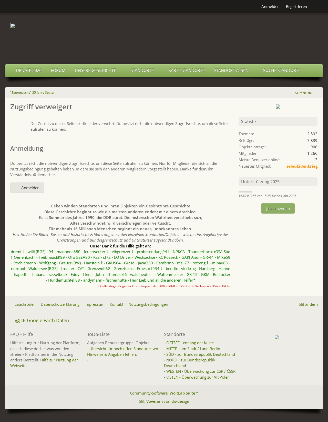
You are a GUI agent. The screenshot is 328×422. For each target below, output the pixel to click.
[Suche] (317, 6)
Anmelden (270, 6)
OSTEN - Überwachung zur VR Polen (198, 377)
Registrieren (296, 6)
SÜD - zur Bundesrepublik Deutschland (200, 354)
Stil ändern (308, 304)
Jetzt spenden (278, 208)
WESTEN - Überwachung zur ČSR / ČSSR (200, 371)
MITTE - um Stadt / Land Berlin (193, 348)
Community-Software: (164, 393)
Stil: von (164, 401)
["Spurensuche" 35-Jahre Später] (164, 38)
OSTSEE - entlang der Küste (190, 342)
